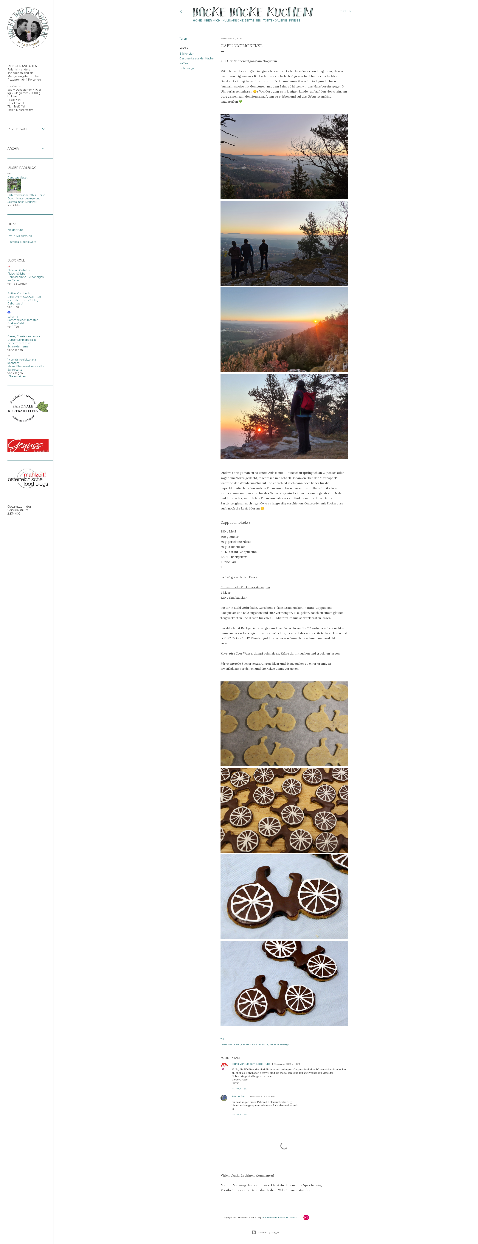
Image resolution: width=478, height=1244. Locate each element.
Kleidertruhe (15, 230)
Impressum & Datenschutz (274, 1217)
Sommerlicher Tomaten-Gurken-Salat (23, 321)
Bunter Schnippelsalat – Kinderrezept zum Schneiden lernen (22, 343)
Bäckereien (186, 53)
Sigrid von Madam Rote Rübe (251, 1064)
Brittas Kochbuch (18, 293)
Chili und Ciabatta (18, 270)
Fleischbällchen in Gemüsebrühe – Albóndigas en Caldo (25, 277)
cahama (12, 316)
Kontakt (293, 1217)
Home (197, 20)
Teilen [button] (183, 38)
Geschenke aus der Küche (196, 58)
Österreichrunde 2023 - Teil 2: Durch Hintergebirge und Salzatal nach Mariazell (26, 198)
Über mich (212, 20)
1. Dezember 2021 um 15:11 (286, 1064)
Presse (294, 20)
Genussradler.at (17, 177)
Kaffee (183, 63)
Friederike (238, 1096)
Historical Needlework (21, 242)
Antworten (239, 1088)
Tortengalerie (275, 20)
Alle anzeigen (17, 376)
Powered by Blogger (268, 1232)
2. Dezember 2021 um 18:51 (260, 1096)
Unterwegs (186, 68)
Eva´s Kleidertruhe (19, 236)
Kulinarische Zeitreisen (241, 20)
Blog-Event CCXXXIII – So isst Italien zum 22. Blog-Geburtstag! (24, 300)
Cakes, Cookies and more (23, 336)
